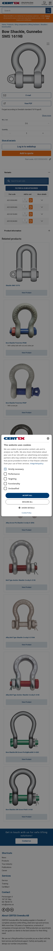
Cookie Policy (26, 513)
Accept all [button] (27, 495)
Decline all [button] (27, 502)
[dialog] (26, 475)
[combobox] (48, 438)
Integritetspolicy (36, 463)
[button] (27, 507)
